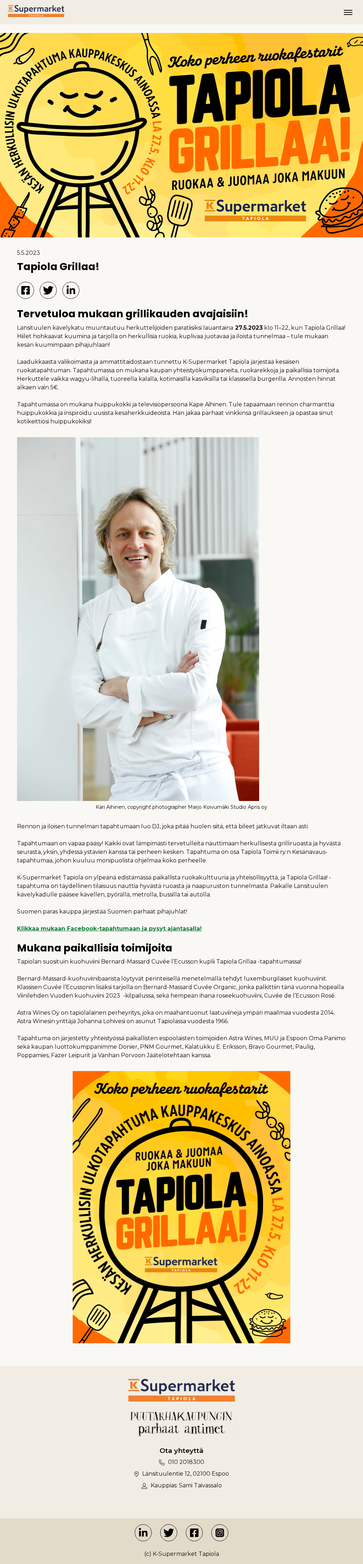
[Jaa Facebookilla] (25, 290)
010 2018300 (186, 1462)
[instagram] (219, 1532)
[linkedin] (143, 1532)
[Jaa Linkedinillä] (70, 290)
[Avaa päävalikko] (348, 12)
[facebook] (194, 1532)
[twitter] (168, 1532)
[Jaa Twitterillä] (48, 290)
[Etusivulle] (36, 11)
